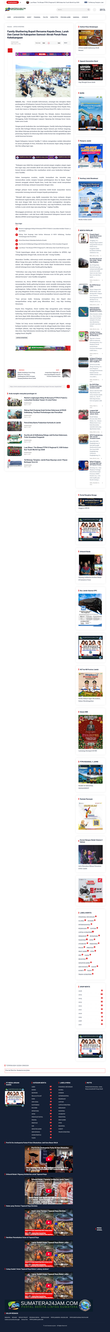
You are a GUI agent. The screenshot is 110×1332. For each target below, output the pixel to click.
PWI (79, 955)
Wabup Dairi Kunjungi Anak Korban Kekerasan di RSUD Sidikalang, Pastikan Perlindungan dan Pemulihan (45, 235)
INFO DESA (42, 1102)
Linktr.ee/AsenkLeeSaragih (12, 1319)
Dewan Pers (24, 1319)
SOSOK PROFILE (42, 1135)
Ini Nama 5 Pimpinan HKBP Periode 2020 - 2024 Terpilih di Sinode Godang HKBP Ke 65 (96, 359)
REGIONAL (82, 959)
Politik (87, 955)
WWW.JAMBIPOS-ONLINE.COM (59, 1317)
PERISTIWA (93, 944)
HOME (9, 17)
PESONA (42, 1120)
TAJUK (89, 970)
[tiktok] (101, 1234)
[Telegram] (10, 64)
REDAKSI (14, 1317)
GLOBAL (81, 921)
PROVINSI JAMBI (65, 17)
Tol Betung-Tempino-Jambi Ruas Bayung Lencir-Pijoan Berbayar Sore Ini (45, 461)
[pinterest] (10, 73)
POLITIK (45, 17)
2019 (90, 1017)
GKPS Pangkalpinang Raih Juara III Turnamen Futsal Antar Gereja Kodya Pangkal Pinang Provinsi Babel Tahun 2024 (96, 436)
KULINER (41, 1108)
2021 (90, 1010)
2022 (90, 1006)
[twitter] (99, 1234)
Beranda (9, 26)
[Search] (88, 9)
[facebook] (10, 55)
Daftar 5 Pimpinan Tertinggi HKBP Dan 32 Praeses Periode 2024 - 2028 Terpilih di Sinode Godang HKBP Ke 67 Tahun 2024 (96, 463)
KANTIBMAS (42, 1105)
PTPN (92, 951)
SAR (41, 1126)
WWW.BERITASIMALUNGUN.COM (79, 1317)
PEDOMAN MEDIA (34, 1317)
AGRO (42, 1087)
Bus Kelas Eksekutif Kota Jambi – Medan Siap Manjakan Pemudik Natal (96, 260)
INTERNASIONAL (84, 924)
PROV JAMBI (82, 951)
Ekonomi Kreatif (42, 1096)
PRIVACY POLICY (23, 1317)
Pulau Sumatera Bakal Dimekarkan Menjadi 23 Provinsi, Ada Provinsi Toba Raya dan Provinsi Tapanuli (96, 309)
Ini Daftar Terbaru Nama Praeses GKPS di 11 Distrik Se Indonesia (96, 333)
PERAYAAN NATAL (41, 1117)
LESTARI (93, 928)
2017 (90, 1024)
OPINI (91, 940)
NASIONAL (76, 17)
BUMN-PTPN (54, 17)
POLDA (80, 947)
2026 (90, 991)
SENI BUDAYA (83, 967)
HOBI (41, 1099)
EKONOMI (42, 1093)
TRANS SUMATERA (85, 974)
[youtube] (104, 1234)
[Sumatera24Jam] (15, 11)
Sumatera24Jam (51, 1325)
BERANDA (7, 1317)
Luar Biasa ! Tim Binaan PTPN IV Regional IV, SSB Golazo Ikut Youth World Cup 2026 (44, 248)
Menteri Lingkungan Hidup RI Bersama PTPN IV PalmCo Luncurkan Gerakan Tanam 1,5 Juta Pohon (45, 229)
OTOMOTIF (85, 17)
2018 (90, 1021)
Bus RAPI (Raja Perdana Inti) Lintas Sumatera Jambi (96, 386)
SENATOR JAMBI (84, 963)
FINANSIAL (37, 17)
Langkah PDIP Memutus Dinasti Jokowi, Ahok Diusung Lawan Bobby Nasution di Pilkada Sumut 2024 (96, 412)
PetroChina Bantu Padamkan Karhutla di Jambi (33, 240)
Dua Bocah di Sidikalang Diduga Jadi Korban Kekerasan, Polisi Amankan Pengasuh (43, 244)
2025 (90, 995)
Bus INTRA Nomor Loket (95, 285)
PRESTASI (90, 947)
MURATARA (94, 936)
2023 (90, 1002)
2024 (90, 998)
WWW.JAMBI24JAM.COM (36, 1319)
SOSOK (93, 967)
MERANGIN (82, 936)
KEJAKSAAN (82, 928)
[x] (10, 59)
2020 (90, 1013)
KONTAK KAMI (45, 1317)
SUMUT (29, 17)
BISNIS (42, 1090)
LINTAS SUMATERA (18, 17)
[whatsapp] (10, 68)
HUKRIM (91, 921)
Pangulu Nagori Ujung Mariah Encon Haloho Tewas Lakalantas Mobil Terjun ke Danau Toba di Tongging (96, 235)
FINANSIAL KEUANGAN (86, 917)
